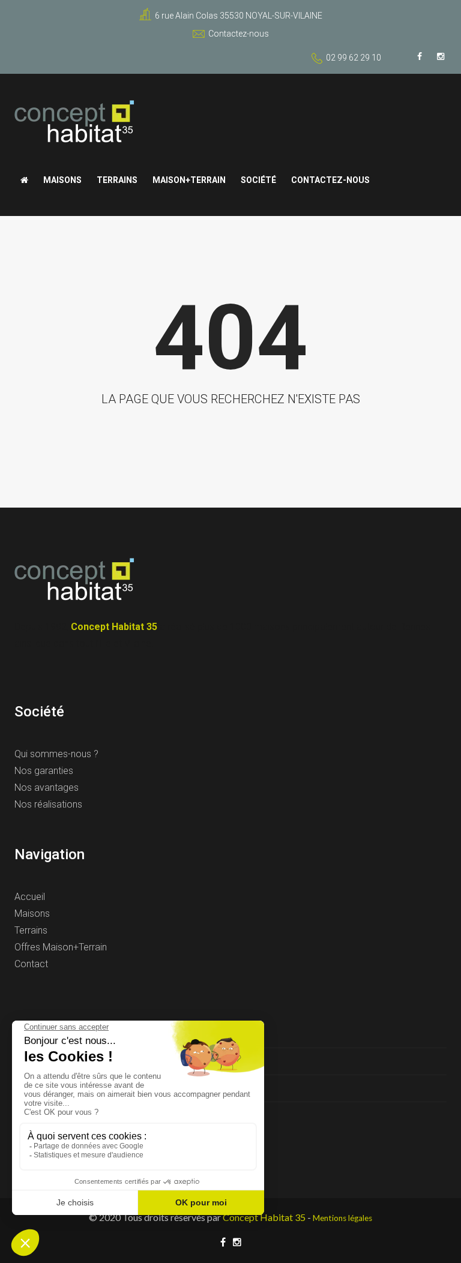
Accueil (29, 896)
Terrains (117, 180)
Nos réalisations (48, 804)
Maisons (62, 180)
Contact (31, 964)
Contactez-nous (238, 33)
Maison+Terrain (189, 180)
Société (258, 180)
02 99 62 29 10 (353, 57)
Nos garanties (43, 770)
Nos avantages (46, 787)
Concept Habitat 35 (264, 1217)
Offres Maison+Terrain (60, 947)
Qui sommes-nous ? (56, 754)
